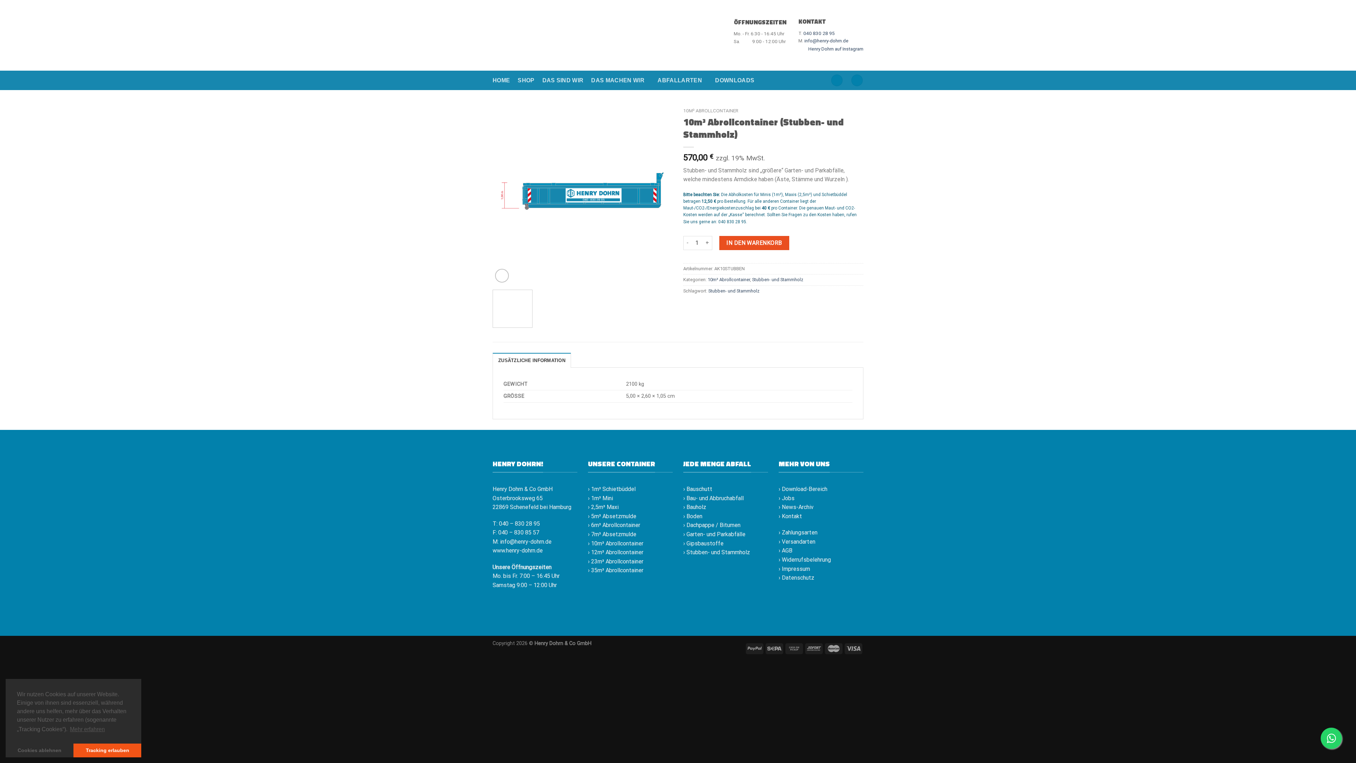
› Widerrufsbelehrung (805, 559)
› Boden (692, 516)
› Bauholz (694, 507)
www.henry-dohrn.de (518, 550)
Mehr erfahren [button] (87, 729)
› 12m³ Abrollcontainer (615, 552)
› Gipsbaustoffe (703, 543)
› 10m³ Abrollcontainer (615, 543)
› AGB (785, 550)
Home (501, 80)
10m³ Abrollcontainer (710, 110)
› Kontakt (790, 516)
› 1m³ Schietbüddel (612, 489)
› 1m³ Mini (600, 498)
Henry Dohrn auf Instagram (835, 49)
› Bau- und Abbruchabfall (713, 498)
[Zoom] (502, 276)
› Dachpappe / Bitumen (712, 525)
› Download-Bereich (803, 489)
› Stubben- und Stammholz (716, 552)
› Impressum (794, 569)
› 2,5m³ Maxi (603, 507)
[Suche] (837, 80)
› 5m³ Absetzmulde (612, 516)
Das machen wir (617, 80)
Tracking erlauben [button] (107, 750)
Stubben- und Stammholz (777, 279)
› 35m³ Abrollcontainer (615, 570)
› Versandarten (797, 541)
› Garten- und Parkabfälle (714, 534)
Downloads (734, 80)
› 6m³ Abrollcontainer (614, 525)
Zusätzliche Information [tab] (531, 360)
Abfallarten (680, 80)
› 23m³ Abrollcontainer (615, 561)
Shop (526, 80)
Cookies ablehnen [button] (39, 750)
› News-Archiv (796, 507)
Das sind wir (563, 80)
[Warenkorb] (857, 80)
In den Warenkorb (754, 242)
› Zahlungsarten (798, 532)
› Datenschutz (796, 577)
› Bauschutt (697, 489)
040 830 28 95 (819, 33)
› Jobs (787, 498)
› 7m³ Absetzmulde (612, 534)
